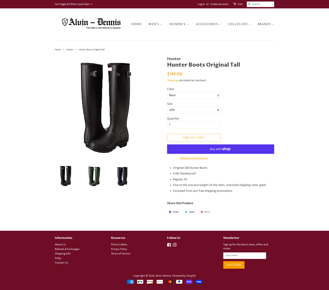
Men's (154, 24)
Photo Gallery (119, 244)
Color (170, 89)
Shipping (172, 80)
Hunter (69, 49)
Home (136, 24)
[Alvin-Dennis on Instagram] (174, 245)
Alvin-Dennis (163, 275)
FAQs (58, 258)
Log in (201, 4)
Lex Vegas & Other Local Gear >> (74, 4)
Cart (240, 4)
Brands (265, 24)
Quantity (173, 119)
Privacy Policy (119, 249)
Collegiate (238, 24)
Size (169, 104)
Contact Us (61, 262)
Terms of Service (120, 253)
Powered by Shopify (184, 275)
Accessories (207, 24)
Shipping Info (63, 253)
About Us (60, 244)
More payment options (194, 158)
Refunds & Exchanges (67, 249)
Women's (178, 24)
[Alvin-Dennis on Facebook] (169, 245)
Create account (219, 4)
